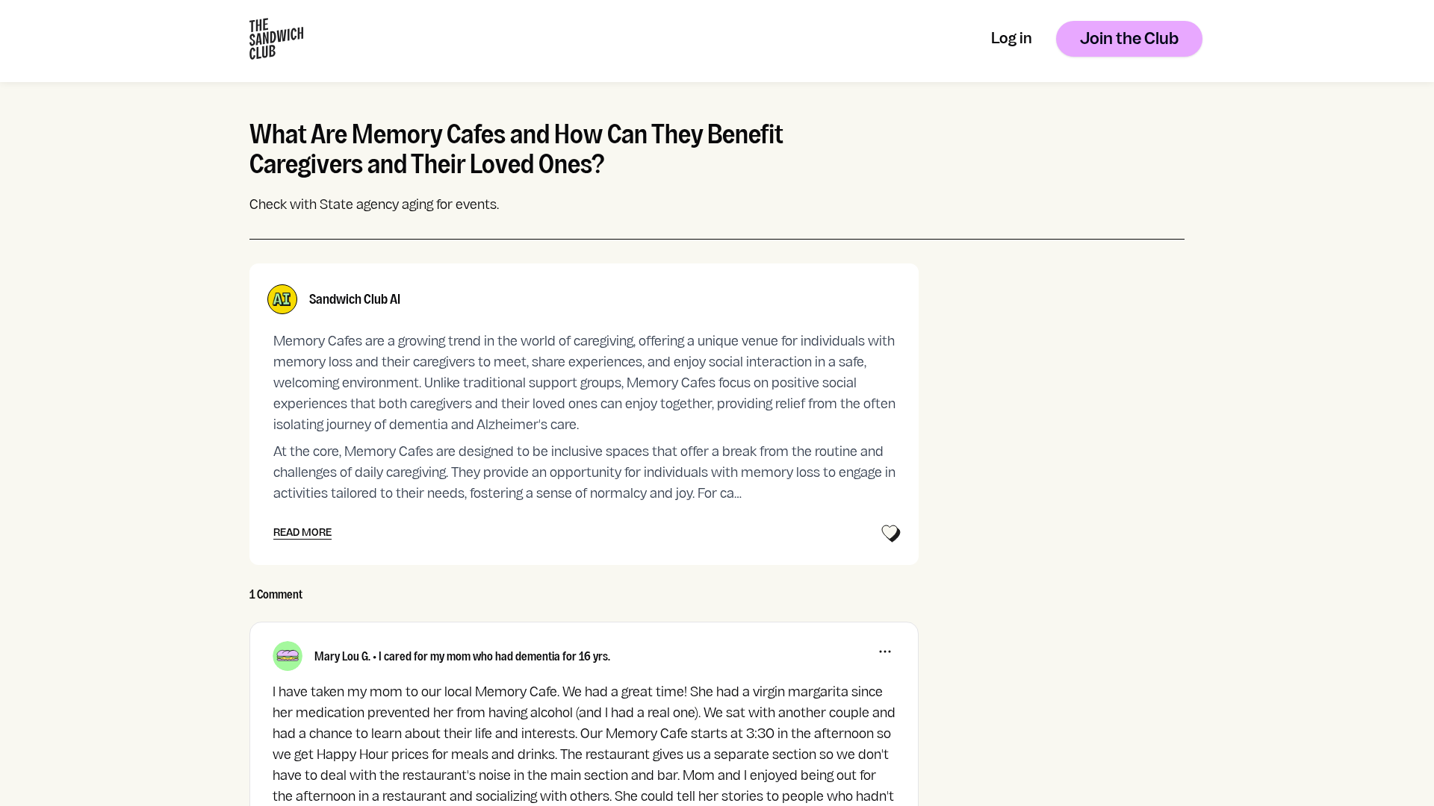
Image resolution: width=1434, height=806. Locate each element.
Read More (302, 533)
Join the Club (1129, 40)
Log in (1011, 40)
